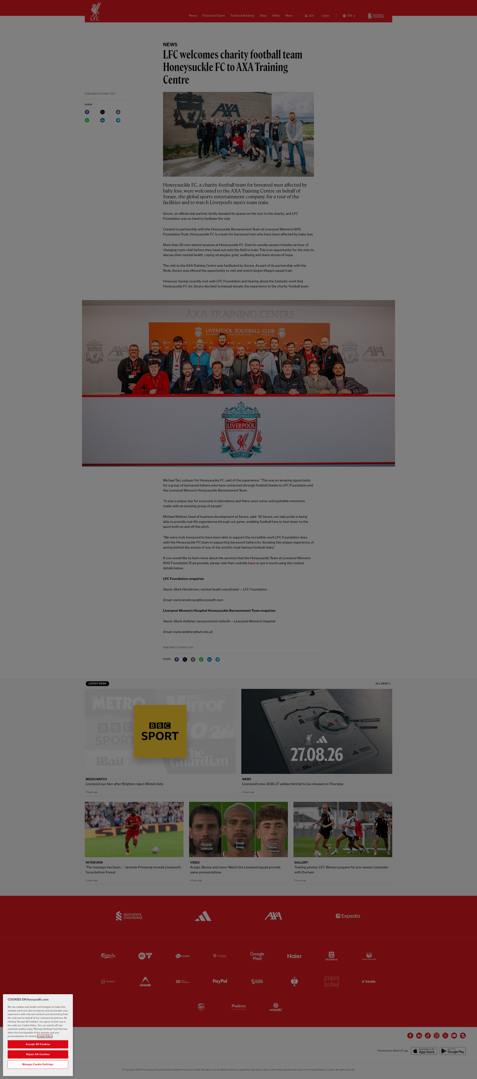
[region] (38, 1035)
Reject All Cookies (38, 1054)
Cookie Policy (45, 1036)
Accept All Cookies (38, 1044)
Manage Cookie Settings (37, 1064)
